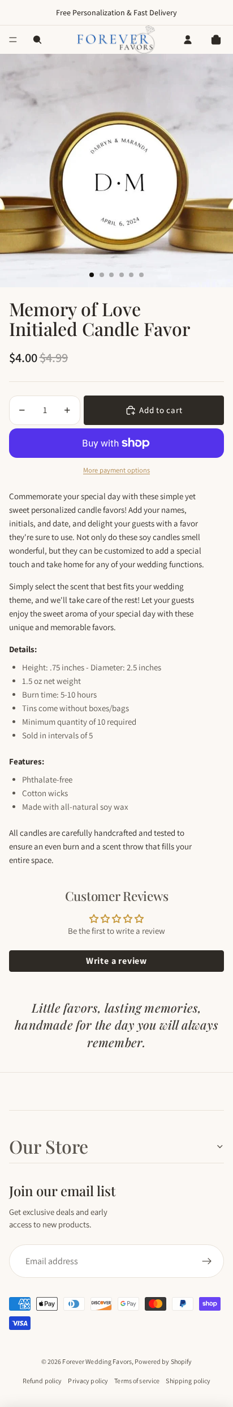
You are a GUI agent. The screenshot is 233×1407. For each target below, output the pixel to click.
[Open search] (37, 39)
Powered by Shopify (163, 1361)
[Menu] (13, 40)
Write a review (116, 961)
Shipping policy (188, 1380)
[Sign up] (207, 1261)
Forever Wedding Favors (97, 1361)
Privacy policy (88, 1380)
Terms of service (136, 1380)
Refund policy (42, 1380)
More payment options (116, 470)
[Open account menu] (187, 39)
